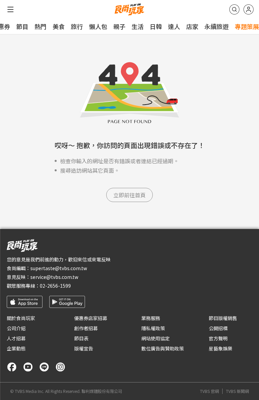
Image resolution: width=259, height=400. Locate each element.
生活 (138, 26)
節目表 (81, 338)
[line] (44, 367)
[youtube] (28, 367)
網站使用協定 (155, 338)
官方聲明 (218, 338)
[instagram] (60, 367)
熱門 (40, 26)
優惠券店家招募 (90, 318)
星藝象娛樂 (220, 348)
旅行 (77, 26)
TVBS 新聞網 (237, 391)
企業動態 (16, 348)
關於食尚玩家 (21, 318)
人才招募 (16, 338)
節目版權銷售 (223, 318)
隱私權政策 (153, 328)
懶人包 (98, 26)
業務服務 (150, 318)
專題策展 (247, 26)
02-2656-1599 (55, 285)
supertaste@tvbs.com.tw (58, 268)
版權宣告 (83, 348)
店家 (192, 26)
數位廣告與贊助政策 (162, 348)
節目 (22, 26)
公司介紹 (16, 328)
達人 (174, 26)
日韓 (156, 26)
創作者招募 (86, 328)
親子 (119, 26)
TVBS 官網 (209, 391)
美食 (59, 26)
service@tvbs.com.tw (54, 277)
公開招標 (218, 328)
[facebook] (12, 367)
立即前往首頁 (129, 195)
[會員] (248, 9)
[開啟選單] (10, 9)
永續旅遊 (216, 26)
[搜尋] (234, 9)
